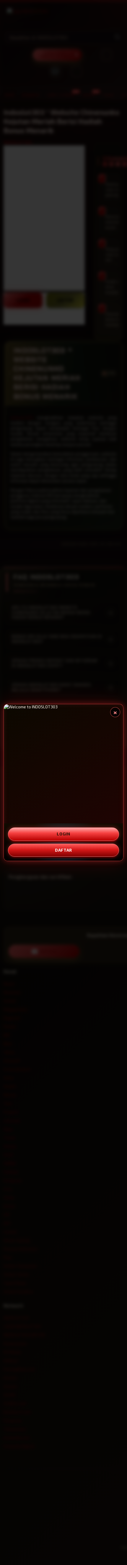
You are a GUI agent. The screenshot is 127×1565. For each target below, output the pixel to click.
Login (63, 833)
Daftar (63, 850)
